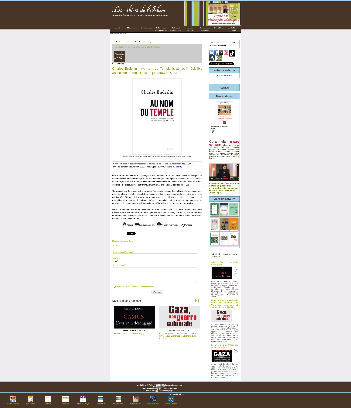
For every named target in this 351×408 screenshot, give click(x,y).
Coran (214, 141)
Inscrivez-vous (224, 75)
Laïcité (236, 151)
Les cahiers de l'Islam (234, 6)
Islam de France (225, 151)
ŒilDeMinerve (135, 404)
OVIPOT (48, 404)
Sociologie (213, 147)
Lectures (65, 404)
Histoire (230, 153)
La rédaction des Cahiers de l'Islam (137, 47)
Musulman (225, 155)
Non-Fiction (30, 404)
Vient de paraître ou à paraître (145, 42)
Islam (224, 141)
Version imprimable (169, 225)
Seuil (178, 167)
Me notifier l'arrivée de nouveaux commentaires (135, 287)
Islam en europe (217, 153)
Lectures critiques (190, 29)
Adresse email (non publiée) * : (125, 252)
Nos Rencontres (146, 27)
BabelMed (101, 404)
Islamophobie (233, 149)
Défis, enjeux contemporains (161, 29)
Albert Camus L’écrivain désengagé (129, 333)
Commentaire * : (119, 265)
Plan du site (150, 391)
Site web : (117, 259)
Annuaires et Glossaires (205, 29)
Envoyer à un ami (147, 225)
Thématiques (132, 27)
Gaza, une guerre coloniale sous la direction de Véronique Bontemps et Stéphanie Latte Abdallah (178, 335)
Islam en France (231, 145)
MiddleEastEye (83, 404)
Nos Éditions (219, 27)
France (211, 158)
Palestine (213, 151)
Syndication (163, 391)
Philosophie (235, 156)
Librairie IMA (118, 404)
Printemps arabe (223, 156)
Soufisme (225, 147)
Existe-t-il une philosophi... (219, 126)
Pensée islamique (217, 149)
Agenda (224, 87)
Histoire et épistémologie (175, 29)
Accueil (117, 27)
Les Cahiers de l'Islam (233, 29)
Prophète (235, 147)
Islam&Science (153, 404)
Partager (188, 225)
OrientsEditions (171, 404)
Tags (171, 391)
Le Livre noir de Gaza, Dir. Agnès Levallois (224, 346)
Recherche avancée (218, 45)
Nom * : (116, 246)
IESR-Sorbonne (13, 404)
